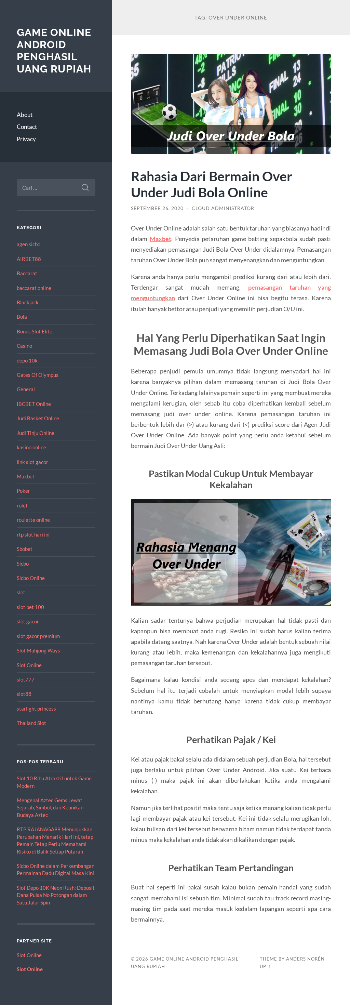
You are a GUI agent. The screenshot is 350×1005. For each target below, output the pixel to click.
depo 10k (27, 360)
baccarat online (34, 288)
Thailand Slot (31, 723)
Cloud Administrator (223, 208)
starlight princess (36, 708)
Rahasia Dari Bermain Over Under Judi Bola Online (211, 184)
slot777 (26, 679)
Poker (23, 491)
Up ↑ (265, 966)
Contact (27, 126)
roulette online (33, 520)
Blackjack (28, 302)
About (24, 114)
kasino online (31, 447)
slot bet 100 (30, 607)
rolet (22, 505)
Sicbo (23, 563)
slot (21, 592)
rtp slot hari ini (33, 534)
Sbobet (24, 549)
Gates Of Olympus (37, 375)
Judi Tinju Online (35, 433)
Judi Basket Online (38, 418)
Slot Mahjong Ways (38, 650)
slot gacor (28, 621)
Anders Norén (305, 959)
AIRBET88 (29, 259)
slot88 (24, 694)
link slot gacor (32, 462)
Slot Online (29, 665)
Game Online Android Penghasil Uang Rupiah (54, 50)
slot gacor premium (38, 636)
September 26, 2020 (157, 208)
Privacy (26, 139)
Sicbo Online (31, 578)
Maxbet (26, 476)
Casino (24, 346)
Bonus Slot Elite (34, 331)
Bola (22, 317)
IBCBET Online (34, 404)
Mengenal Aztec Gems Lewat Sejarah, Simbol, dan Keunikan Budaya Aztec (50, 807)
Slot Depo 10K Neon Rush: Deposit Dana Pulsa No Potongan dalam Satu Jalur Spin (56, 895)
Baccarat (27, 273)
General (26, 389)
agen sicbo (28, 244)
